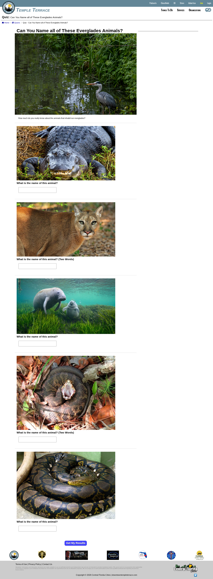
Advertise (192, 3)
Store (182, 3)
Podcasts (153, 3)
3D (174, 3)
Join (201, 3)
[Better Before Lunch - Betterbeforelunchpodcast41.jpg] (76, 555)
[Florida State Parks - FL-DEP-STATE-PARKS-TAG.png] (199, 555)
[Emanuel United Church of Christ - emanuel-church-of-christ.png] (171, 555)
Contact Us (47, 564)
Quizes (17, 23)
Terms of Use (21, 564)
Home (6, 23)
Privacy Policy (34, 564)
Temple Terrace (33, 10)
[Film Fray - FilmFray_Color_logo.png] (42, 555)
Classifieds (165, 3)
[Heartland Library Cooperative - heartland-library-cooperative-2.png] (143, 555)
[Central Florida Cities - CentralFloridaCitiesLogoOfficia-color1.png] (14, 555)
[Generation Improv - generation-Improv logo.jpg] (113, 555)
